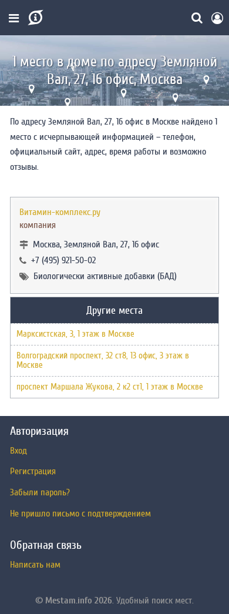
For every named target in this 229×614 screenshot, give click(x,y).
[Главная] (34, 17)
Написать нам (35, 564)
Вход (18, 450)
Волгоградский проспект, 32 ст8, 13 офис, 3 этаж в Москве (102, 360)
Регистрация (33, 471)
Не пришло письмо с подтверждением (80, 513)
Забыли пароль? (40, 492)
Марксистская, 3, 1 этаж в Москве (75, 334)
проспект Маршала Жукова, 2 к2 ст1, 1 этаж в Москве (109, 387)
